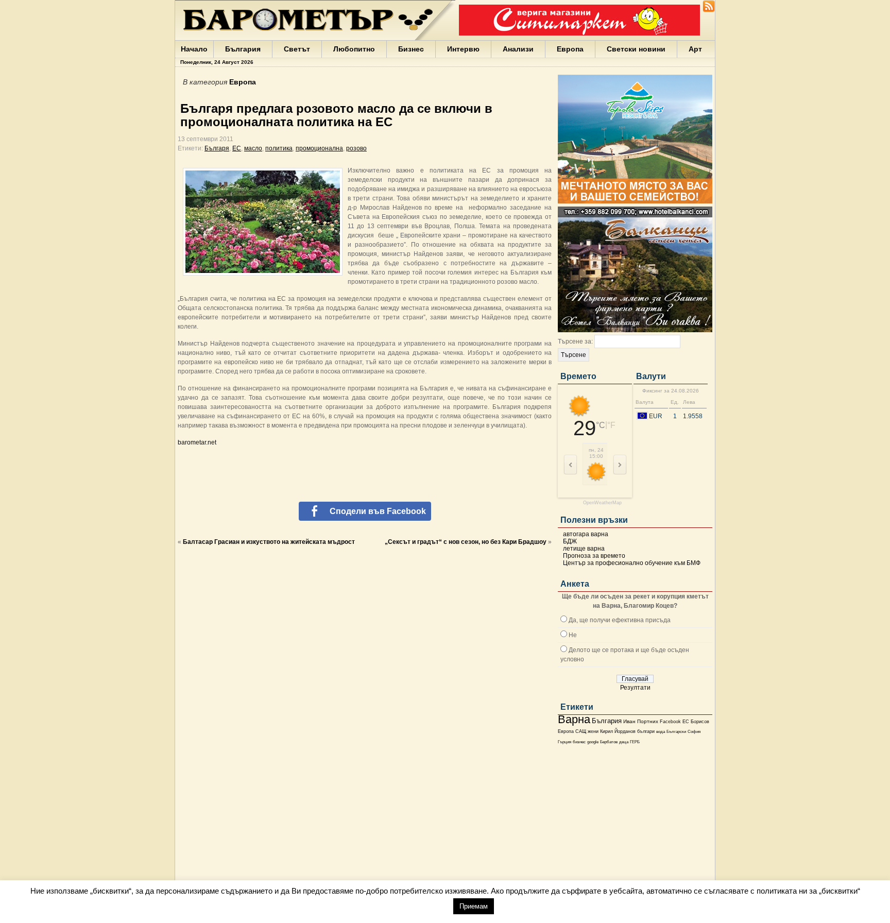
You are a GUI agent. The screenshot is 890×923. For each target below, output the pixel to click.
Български (676, 731)
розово (356, 148)
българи (646, 731)
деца (623, 742)
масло (253, 148)
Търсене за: (575, 341)
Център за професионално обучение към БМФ (631, 563)
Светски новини (636, 49)
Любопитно (354, 49)
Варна (574, 719)
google (592, 742)
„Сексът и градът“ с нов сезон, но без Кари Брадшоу (465, 541)
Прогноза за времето (594, 555)
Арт (695, 49)
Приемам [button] (473, 906)
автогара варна (585, 534)
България (243, 49)
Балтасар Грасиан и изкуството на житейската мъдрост (269, 541)
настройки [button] (422, 905)
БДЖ (570, 541)
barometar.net (197, 442)
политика (279, 148)
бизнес (579, 742)
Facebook (670, 721)
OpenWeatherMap (602, 503)
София (694, 731)
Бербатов (609, 742)
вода (660, 731)
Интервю (463, 49)
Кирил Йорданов (618, 731)
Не (573, 635)
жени (593, 731)
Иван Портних (640, 721)
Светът (297, 49)
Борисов (700, 721)
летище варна (584, 548)
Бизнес (411, 49)
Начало (194, 49)
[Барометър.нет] (709, 10)
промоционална (319, 148)
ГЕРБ (635, 742)
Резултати (635, 687)
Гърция (564, 742)
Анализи (518, 49)
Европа (570, 49)
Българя (216, 148)
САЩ (580, 731)
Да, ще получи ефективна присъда (620, 620)
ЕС (685, 721)
